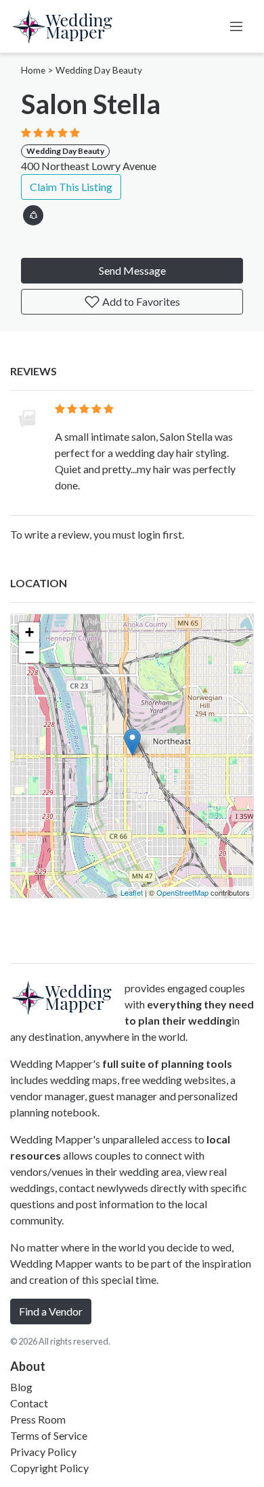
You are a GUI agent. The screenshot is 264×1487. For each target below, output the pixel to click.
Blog (21, 1386)
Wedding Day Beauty (99, 70)
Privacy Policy (43, 1451)
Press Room (38, 1419)
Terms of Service (48, 1435)
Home (33, 70)
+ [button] (29, 632)
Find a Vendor (51, 1311)
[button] (33, 213)
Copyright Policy (49, 1467)
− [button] (29, 652)
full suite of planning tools (167, 1063)
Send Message (132, 270)
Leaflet (131, 892)
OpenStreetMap (182, 892)
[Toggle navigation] (236, 26)
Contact (29, 1403)
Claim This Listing (71, 186)
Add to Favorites (140, 301)
